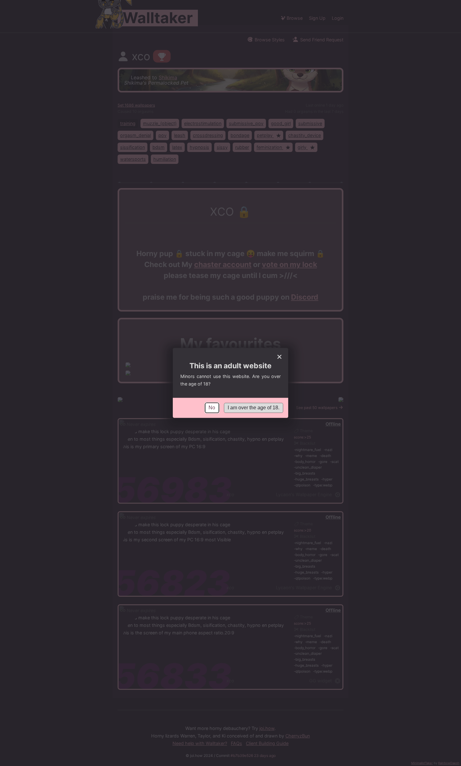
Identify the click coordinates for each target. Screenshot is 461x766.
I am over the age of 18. (253, 407)
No (212, 407)
